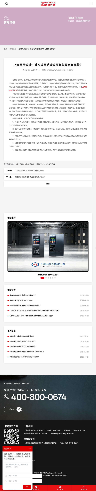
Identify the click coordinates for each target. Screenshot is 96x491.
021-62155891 (41, 433)
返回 (48, 184)
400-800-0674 (38, 396)
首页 (5, 49)
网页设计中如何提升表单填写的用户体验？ (30, 177)
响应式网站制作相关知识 (25, 164)
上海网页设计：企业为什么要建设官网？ (29, 171)
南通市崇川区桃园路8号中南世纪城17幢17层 (40, 443)
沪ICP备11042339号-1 (59, 476)
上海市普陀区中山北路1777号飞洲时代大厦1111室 (42, 430)
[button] (42, 278)
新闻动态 (13, 49)
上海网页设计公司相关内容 (45, 164)
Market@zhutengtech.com (62, 433)
